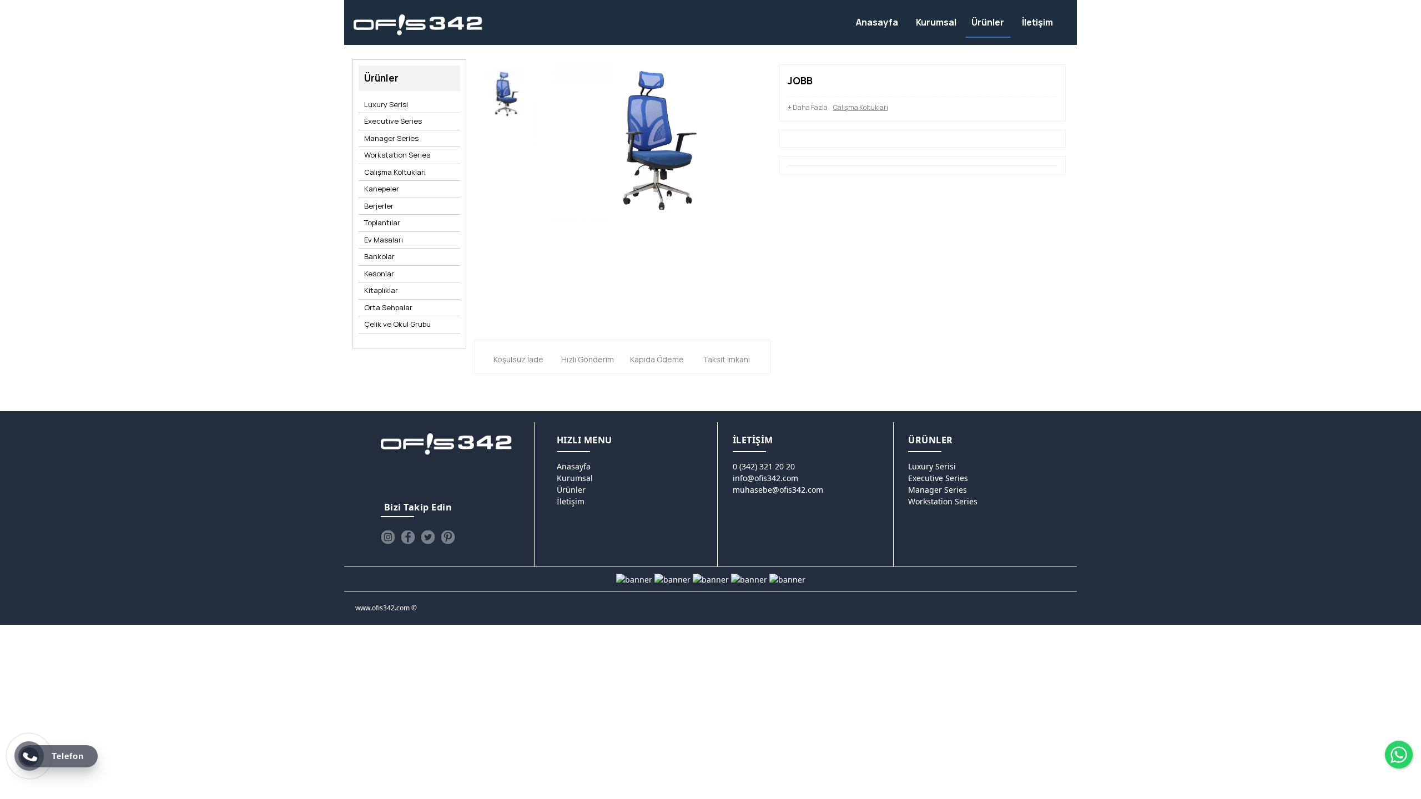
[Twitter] (428, 537)
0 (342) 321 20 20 (764, 466)
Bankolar (379, 256)
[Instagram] (388, 537)
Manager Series (391, 138)
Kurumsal (575, 478)
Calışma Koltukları (395, 172)
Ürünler (571, 489)
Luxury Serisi (386, 104)
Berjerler (379, 206)
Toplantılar (382, 222)
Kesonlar (379, 274)
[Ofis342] (418, 25)
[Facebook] (408, 537)
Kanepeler (381, 189)
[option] (504, 97)
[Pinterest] (448, 537)
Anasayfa (574, 466)
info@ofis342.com (765, 478)
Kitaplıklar (381, 290)
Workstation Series (397, 155)
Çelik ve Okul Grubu (397, 324)
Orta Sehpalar (388, 307)
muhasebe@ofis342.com (778, 489)
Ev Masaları (383, 240)
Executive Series (393, 121)
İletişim (570, 501)
